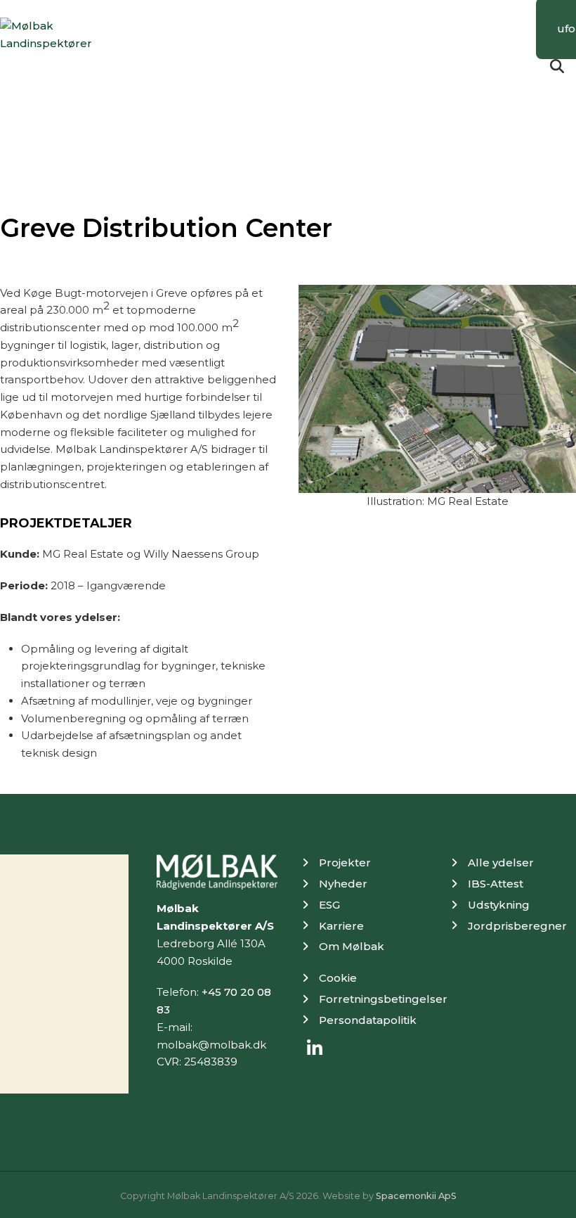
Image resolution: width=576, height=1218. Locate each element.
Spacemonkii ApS (416, 1196)
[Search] (557, 66)
